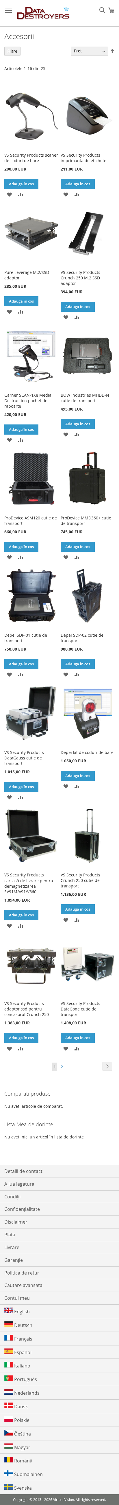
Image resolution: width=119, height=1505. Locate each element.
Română (22, 1461)
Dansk (20, 1406)
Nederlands (26, 1393)
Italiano (21, 1366)
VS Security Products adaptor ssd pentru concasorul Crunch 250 (26, 1009)
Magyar (21, 1447)
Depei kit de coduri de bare (87, 752)
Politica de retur (21, 1273)
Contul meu (17, 1298)
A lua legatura (19, 1184)
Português (25, 1379)
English (21, 1311)
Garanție (13, 1260)
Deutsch (22, 1325)
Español (22, 1352)
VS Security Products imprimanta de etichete (83, 157)
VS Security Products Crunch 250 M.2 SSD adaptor (80, 278)
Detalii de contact (23, 1171)
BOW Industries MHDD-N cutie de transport (85, 397)
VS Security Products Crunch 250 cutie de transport (80, 880)
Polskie (21, 1420)
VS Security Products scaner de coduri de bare (31, 157)
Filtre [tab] (12, 51)
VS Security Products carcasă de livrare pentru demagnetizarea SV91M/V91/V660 (28, 883)
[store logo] (43, 13)
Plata (9, 1234)
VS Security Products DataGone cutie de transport (80, 1009)
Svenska (22, 1488)
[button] (9, 194)
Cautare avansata (23, 1285)
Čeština (22, 1434)
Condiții (12, 1196)
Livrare (11, 1247)
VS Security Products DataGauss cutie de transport (24, 758)
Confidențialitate (22, 1209)
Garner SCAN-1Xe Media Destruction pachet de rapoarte (27, 400)
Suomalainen (28, 1474)
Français (22, 1339)
